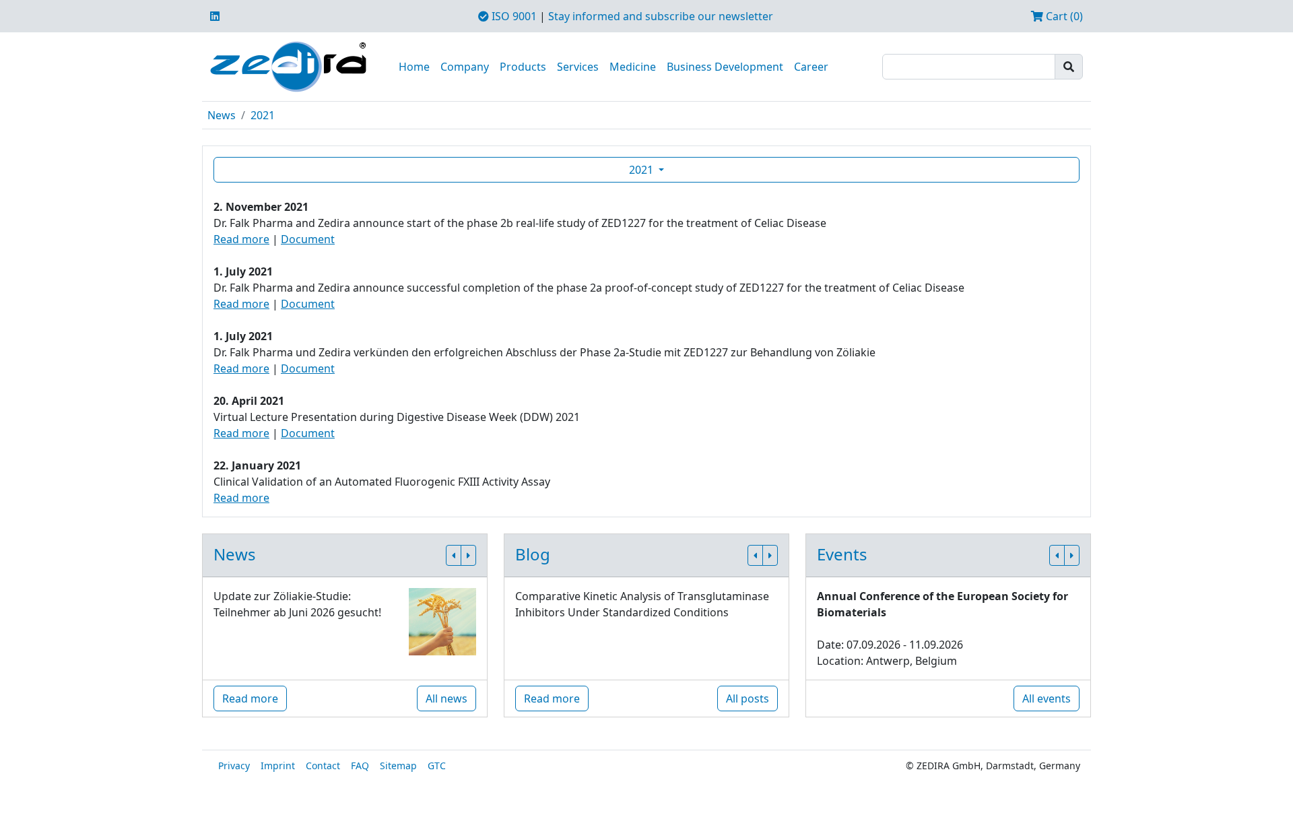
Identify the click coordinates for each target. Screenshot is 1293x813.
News (221, 115)
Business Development (725, 66)
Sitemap (398, 765)
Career (811, 66)
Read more (241, 239)
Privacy (234, 765)
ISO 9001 (513, 16)
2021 (263, 115)
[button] (453, 555)
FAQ (360, 765)
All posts (747, 698)
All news (446, 698)
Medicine (632, 66)
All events (1046, 698)
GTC (437, 765)
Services (578, 66)
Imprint (278, 765)
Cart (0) (1063, 16)
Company (464, 66)
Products (523, 66)
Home (414, 66)
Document (308, 239)
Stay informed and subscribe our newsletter (660, 16)
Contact (323, 765)
